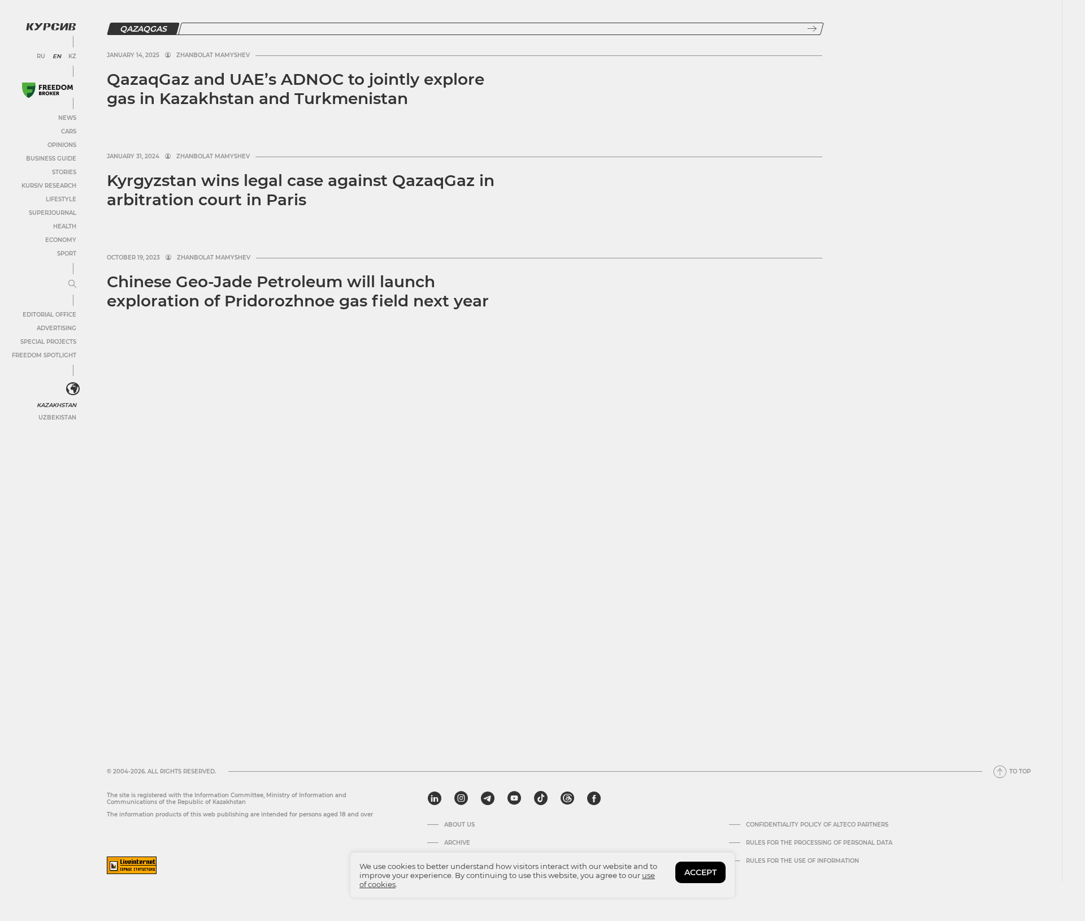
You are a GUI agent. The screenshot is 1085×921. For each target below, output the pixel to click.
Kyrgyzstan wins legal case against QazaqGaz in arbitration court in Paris (300, 190)
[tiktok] (541, 798)
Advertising (56, 328)
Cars (68, 131)
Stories (64, 172)
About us (459, 824)
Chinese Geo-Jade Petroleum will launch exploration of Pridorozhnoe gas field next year (298, 291)
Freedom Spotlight (44, 355)
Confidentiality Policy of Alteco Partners (817, 824)
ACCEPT (700, 872)
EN (57, 56)
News (67, 118)
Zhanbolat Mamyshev (213, 55)
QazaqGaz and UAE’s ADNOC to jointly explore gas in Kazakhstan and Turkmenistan (295, 89)
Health (64, 226)
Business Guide (51, 158)
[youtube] (514, 798)
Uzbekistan (57, 417)
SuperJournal (52, 213)
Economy (60, 240)
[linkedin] (434, 798)
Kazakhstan (56, 405)
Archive (457, 843)
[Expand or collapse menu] (72, 284)
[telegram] (487, 798)
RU (41, 56)
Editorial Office (49, 314)
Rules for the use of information (802, 861)
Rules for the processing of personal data (819, 843)
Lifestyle (61, 199)
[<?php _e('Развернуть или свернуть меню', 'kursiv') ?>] (73, 389)
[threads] (567, 798)
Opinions (61, 145)
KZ (72, 56)
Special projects (48, 341)
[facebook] (594, 798)
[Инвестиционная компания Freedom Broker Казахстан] (47, 90)
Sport (66, 253)
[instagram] (461, 798)
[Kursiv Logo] (50, 27)
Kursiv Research (48, 185)
